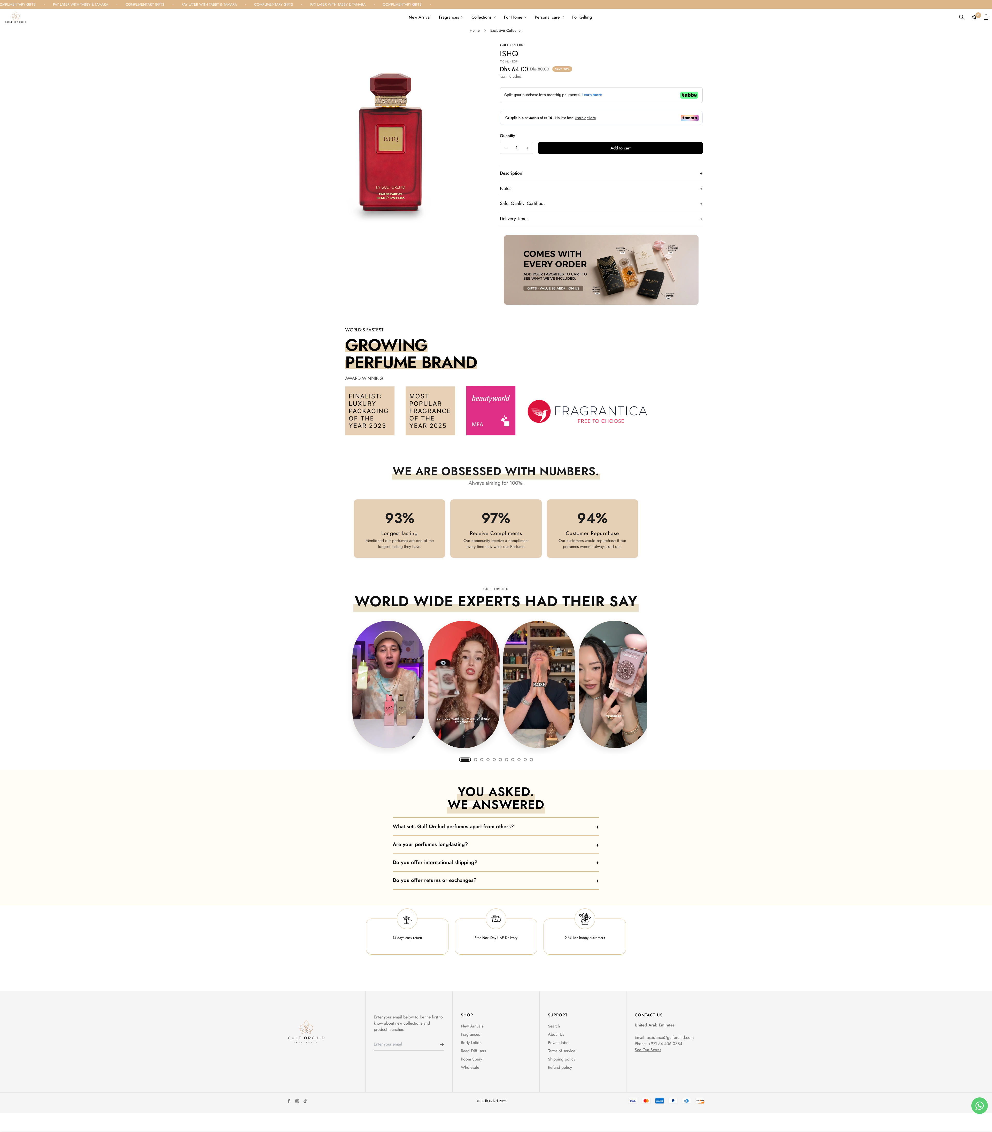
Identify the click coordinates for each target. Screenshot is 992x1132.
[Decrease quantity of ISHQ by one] (505, 148)
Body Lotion (471, 1043)
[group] (496, 683)
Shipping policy (561, 1059)
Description (601, 173)
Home (475, 30)
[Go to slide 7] (506, 759)
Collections (481, 17)
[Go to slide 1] (465, 760)
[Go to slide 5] (494, 759)
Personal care (547, 17)
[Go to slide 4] (488, 759)
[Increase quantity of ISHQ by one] (527, 148)
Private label (558, 1043)
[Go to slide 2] (475, 759)
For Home (513, 17)
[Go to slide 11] (531, 759)
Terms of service (561, 1051)
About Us (556, 1034)
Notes (601, 188)
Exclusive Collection (506, 30)
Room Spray (471, 1059)
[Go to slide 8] (512, 759)
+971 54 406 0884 (665, 1044)
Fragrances (449, 17)
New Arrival (420, 17)
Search (554, 1026)
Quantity (507, 136)
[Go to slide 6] (500, 759)
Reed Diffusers (473, 1051)
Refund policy (560, 1067)
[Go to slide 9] (519, 759)
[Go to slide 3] (481, 759)
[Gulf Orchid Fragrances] (15, 17)
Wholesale (470, 1067)
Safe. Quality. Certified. (601, 203)
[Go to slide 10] (525, 759)
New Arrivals (472, 1026)
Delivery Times (601, 218)
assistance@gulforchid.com (670, 1037)
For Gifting (582, 17)
